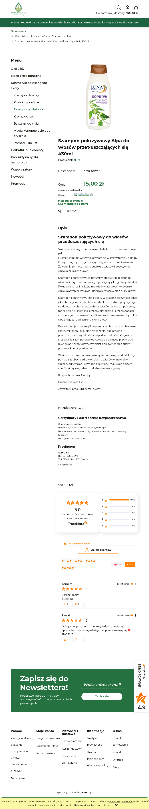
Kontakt (118, 752)
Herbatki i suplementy (27, 150)
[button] (65, 544)
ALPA (76, 160)
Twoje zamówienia (48, 738)
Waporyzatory (21, 169)
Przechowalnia (45, 753)
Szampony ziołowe (28, 109)
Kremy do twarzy (26, 95)
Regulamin (18, 778)
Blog (116, 767)
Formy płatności (72, 741)
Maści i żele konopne (26, 76)
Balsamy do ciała (26, 123)
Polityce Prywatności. (121, 801)
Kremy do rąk (24, 116)
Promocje (18, 183)
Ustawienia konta (47, 745)
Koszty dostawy (72, 748)
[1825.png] (98, 95)
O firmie (118, 759)
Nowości (17, 176)
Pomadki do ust (25, 143)
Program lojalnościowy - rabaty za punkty (97, 759)
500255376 (72, 211)
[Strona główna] (18, 10)
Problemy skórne (26, 102)
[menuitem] (15, 23)
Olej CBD (17, 68)
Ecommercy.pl (85, 792)
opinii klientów (77, 514)
